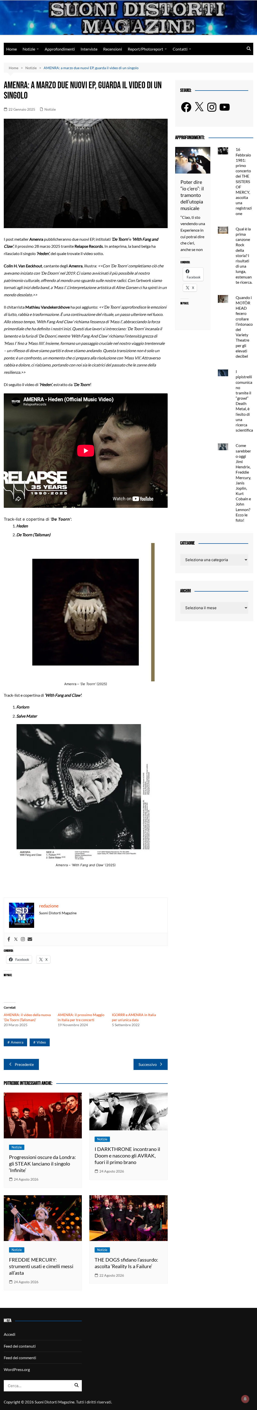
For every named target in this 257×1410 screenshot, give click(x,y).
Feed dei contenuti (20, 1346)
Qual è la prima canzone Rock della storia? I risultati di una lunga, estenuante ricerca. (244, 255)
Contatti (180, 49)
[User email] (30, 939)
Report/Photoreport (145, 49)
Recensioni (112, 49)
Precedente (24, 1064)
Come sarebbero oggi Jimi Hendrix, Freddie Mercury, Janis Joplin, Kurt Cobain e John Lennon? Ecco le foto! (243, 482)
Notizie (29, 49)
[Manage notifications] (245, 1399)
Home (11, 49)
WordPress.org (17, 1369)
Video (41, 1042)
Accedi (9, 1334)
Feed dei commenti (20, 1357)
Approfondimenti (60, 49)
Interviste (89, 49)
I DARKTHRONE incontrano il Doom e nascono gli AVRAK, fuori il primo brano (127, 1155)
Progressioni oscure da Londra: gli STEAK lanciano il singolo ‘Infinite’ (42, 1163)
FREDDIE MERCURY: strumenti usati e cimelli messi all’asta (41, 1266)
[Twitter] (16, 939)
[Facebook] (9, 939)
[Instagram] (23, 939)
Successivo (148, 1064)
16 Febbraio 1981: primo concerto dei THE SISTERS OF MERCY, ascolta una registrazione (244, 181)
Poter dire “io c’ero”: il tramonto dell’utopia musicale (192, 195)
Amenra (17, 1042)
